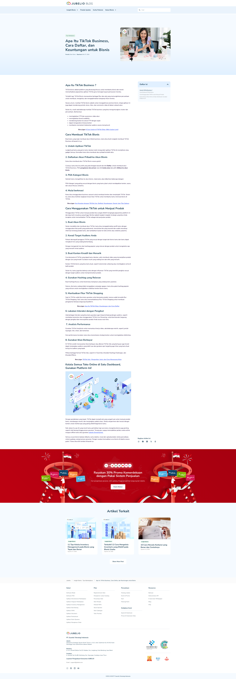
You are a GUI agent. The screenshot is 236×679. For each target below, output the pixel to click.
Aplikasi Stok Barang (72, 607)
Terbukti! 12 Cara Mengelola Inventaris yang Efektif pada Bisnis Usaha (116, 547)
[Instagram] (67, 668)
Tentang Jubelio (125, 593)
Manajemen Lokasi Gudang (101, 596)
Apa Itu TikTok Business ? (146, 90)
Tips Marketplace (70, 35)
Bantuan (151, 593)
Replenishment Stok (99, 593)
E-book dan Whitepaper (155, 599)
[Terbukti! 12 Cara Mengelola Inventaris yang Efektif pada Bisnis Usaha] (118, 528)
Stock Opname (98, 607)
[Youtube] (78, 668)
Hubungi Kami (125, 602)
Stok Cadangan (98, 610)
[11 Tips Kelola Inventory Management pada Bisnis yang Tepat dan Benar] (81, 528)
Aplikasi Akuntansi (71, 613)
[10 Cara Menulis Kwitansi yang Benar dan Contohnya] (154, 528)
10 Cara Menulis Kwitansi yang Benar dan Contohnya (154, 546)
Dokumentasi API (154, 596)
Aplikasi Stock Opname (73, 619)
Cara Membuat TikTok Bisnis (147, 92)
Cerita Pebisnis (98, 10)
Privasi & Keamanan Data (128, 616)
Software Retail (70, 593)
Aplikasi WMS (70, 610)
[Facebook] (71, 668)
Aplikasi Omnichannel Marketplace (76, 599)
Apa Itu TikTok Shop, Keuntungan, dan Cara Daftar (102, 306)
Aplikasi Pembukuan (72, 616)
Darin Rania (70, 54)
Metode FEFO (97, 605)
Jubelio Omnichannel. (96, 433)
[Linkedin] (75, 668)
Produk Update (85, 10)
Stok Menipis (97, 602)
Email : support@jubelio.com (74, 662)
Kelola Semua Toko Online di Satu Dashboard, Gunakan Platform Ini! (153, 97)
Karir (122, 599)
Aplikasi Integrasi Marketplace (75, 602)
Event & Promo (125, 596)
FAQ (150, 605)
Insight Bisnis (71, 10)
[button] (168, 84)
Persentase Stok (98, 599)
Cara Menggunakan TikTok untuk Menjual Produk (152, 94)
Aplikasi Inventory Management (75, 605)
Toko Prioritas (98, 613)
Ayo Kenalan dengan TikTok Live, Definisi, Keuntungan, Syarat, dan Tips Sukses (102, 203)
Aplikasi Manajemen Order (73, 622)
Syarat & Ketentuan (126, 613)
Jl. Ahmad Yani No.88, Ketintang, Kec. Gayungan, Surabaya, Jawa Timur (86, 655)
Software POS (70, 596)
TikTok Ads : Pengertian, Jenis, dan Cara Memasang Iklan (102, 359)
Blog (150, 602)
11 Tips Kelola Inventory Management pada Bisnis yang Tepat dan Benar (81, 547)
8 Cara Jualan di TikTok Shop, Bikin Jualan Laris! (102, 130)
